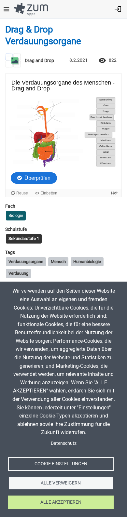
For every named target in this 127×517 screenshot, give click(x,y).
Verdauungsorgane (25, 261)
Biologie (15, 215)
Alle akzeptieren (60, 502)
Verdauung (18, 273)
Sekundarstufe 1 (23, 238)
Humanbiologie (87, 261)
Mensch (58, 261)
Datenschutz (64, 443)
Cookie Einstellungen (61, 463)
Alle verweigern (61, 482)
